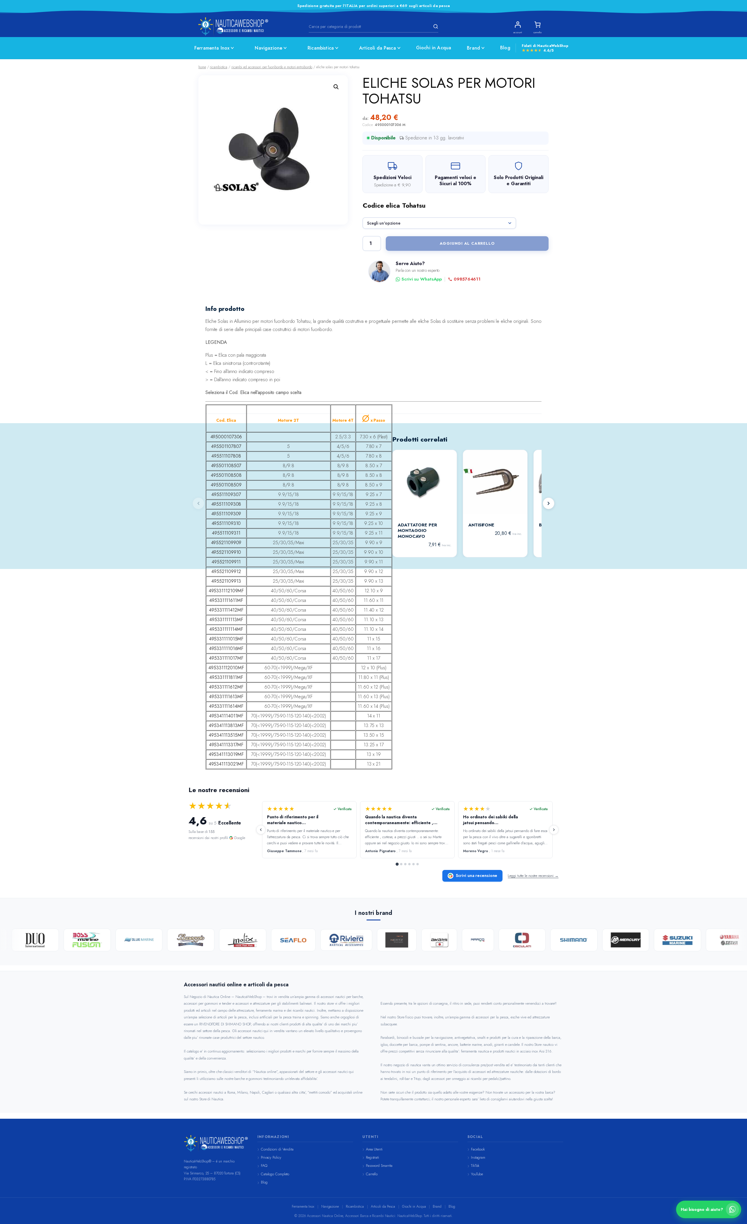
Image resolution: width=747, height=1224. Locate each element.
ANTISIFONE (481, 525)
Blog (505, 47)
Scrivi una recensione (476, 875)
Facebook (478, 1149)
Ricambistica (321, 48)
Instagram (478, 1157)
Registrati (372, 1157)
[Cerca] (434, 26)
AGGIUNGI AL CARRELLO (467, 243)
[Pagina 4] (409, 864)
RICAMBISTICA (218, 67)
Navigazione (268, 48)
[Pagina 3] (405, 864)
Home (202, 67)
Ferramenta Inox (211, 48)
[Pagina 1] (397, 864)
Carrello (372, 1174)
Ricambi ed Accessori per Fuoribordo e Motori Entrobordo (272, 67)
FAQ (264, 1165)
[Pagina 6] (417, 864)
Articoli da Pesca (377, 48)
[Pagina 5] (413, 864)
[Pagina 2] (401, 864)
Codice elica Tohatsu (394, 205)
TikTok (475, 1165)
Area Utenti (374, 1149)
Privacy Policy (271, 1157)
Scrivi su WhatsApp (422, 279)
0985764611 (467, 279)
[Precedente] (261, 829)
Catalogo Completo (275, 1174)
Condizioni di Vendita (277, 1149)
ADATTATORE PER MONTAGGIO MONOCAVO (417, 531)
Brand (473, 48)
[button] (336, 87)
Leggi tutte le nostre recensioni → (533, 875)
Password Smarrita (379, 1165)
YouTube (477, 1174)
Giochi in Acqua (433, 47)
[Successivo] (548, 503)
